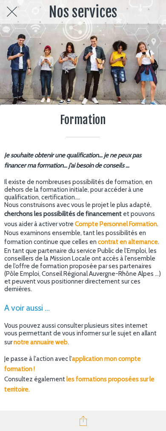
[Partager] (83, 421)
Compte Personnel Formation (116, 224)
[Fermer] (12, 12)
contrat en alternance (128, 242)
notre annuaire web (41, 342)
